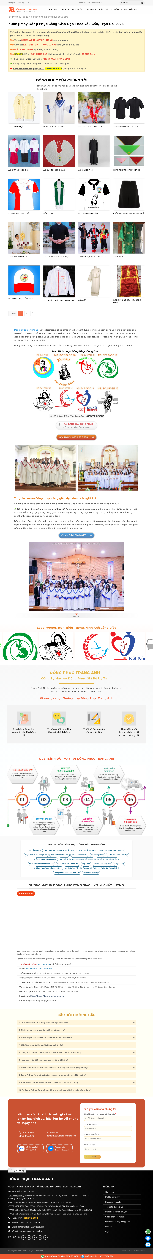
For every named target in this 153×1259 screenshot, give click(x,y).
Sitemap (141, 1251)
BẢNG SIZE (119, 9)
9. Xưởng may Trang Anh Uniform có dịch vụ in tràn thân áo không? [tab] (49, 1082)
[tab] (26, 893)
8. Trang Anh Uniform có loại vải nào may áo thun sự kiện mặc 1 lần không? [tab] (52, 1075)
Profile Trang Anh (112, 1197)
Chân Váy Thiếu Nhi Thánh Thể (41, 863)
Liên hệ (20, 3)
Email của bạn (89, 1145)
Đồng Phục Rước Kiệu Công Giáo (49, 868)
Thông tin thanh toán (114, 1207)
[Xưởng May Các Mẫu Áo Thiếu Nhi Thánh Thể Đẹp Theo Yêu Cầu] (94, 107)
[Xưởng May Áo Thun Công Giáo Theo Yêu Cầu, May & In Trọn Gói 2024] (94, 194)
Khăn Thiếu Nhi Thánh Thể (67, 863)
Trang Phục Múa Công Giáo (82, 859)
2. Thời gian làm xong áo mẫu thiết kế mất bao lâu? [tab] (42, 1030)
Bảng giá (92, 9)
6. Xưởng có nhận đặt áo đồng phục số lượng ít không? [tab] (43, 1060)
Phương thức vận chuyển (116, 1212)
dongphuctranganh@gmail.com (61, 1136)
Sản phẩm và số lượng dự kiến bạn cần (100, 1114)
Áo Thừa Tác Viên (72, 868)
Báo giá (11, 3)
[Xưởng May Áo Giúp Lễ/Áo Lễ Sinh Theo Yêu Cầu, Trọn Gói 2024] (24, 151)
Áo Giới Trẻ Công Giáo (95, 850)
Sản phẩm (77, 9)
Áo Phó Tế (64, 859)
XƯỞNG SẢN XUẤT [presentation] (26, 893)
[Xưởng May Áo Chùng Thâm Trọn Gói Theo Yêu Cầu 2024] (94, 151)
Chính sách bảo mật (129, 1251)
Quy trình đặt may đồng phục (117, 1222)
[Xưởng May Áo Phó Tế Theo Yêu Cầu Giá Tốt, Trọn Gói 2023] (129, 238)
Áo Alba (86, 868)
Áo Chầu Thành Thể (79, 855)
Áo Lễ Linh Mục (35, 850)
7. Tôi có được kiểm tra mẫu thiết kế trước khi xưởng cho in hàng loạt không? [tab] (53, 1067)
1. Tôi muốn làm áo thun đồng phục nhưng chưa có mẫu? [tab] (44, 1023)
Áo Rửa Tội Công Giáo (102, 863)
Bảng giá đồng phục (113, 1202)
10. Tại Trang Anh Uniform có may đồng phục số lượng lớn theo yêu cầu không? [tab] (55, 1090)
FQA (107, 1232)
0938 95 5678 (53, 68)
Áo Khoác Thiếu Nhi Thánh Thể (105, 868)
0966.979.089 (45, 969)
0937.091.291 (35, 1223)
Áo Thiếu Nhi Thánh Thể (54, 850)
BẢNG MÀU (104, 9)
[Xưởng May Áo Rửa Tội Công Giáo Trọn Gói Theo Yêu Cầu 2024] (59, 151)
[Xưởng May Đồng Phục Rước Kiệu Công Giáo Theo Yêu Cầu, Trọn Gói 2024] (129, 281)
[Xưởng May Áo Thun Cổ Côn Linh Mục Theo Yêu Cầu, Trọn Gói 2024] (59, 238)
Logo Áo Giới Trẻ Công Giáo (36, 855)
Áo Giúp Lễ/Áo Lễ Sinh (59, 855)
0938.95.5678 (44, 964)
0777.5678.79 (31, 969)
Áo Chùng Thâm (97, 855)
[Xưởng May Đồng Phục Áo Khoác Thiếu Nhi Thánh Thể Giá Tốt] (59, 281)
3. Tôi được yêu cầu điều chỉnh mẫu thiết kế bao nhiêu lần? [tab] (45, 1037)
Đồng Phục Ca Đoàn (116, 850)
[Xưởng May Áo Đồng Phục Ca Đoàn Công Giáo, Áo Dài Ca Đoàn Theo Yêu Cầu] (59, 108)
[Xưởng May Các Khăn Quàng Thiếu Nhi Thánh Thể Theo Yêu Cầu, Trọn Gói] (129, 151)
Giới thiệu (53, 9)
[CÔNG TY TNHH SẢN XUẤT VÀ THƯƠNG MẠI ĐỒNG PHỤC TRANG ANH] (22, 10)
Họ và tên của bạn (91, 1124)
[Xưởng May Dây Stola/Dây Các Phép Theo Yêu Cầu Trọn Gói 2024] (59, 194)
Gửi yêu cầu (91, 1157)
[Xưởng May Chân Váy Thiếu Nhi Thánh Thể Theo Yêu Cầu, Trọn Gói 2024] (129, 194)
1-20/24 (13, 313)
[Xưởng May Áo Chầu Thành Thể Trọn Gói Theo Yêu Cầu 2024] (24, 238)
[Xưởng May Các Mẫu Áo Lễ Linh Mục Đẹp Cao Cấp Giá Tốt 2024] (24, 108)
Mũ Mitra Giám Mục (91, 872)
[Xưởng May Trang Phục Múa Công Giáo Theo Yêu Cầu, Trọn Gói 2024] (94, 238)
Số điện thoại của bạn (93, 1134)
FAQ (28, 3)
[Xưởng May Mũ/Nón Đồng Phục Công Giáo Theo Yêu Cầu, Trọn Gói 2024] (24, 280)
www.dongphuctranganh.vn (31, 1231)
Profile (65, 9)
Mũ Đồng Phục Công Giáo (107, 859)
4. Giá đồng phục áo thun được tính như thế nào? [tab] (41, 1045)
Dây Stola (86, 863)
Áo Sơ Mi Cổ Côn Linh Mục (46, 859)
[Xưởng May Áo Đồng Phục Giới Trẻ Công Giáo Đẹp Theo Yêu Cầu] (24, 194)
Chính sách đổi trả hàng (115, 1217)
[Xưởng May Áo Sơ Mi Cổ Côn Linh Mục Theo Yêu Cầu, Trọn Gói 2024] (129, 108)
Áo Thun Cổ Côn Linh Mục (117, 855)
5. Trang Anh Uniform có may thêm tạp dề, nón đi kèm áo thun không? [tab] (50, 1052)
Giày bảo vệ (119, 863)
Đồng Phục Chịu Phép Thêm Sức (67, 872)
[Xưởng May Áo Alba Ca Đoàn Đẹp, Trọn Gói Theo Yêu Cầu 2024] (94, 281)
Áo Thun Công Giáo (75, 850)
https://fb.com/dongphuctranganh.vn (47, 996)
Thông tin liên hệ (17, 1170)
